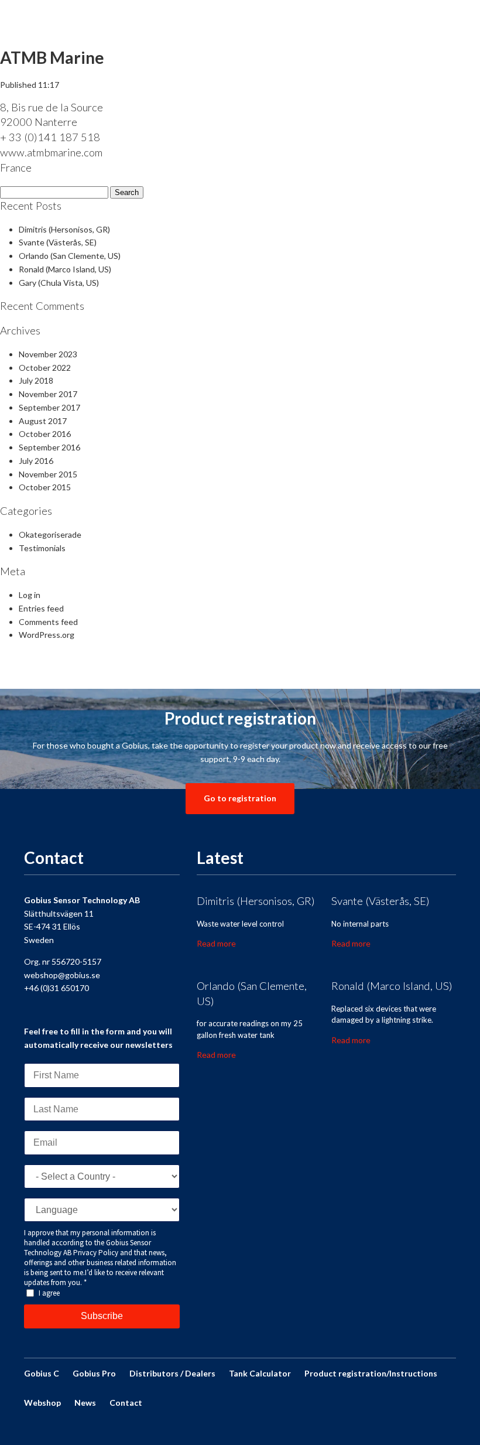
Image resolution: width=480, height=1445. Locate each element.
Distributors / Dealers (172, 1373)
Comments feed (48, 622)
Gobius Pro (94, 1373)
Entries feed (41, 608)
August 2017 (43, 421)
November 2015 (48, 474)
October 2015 (45, 487)
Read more (216, 943)
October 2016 (45, 434)
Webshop (42, 1403)
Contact (125, 1403)
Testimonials (42, 548)
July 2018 (36, 380)
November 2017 (48, 394)
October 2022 (45, 368)
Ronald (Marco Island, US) (65, 269)
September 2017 (49, 407)
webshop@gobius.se (62, 975)
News (85, 1403)
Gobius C (41, 1373)
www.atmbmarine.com (51, 152)
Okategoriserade (50, 534)
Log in (29, 595)
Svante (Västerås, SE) (58, 242)
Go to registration (240, 798)
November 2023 (48, 354)
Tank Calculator (260, 1373)
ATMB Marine (52, 57)
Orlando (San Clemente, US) (70, 256)
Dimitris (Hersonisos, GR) (64, 229)
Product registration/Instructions (370, 1373)
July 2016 (36, 461)
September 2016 (49, 447)
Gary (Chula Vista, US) (59, 283)
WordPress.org (46, 635)
